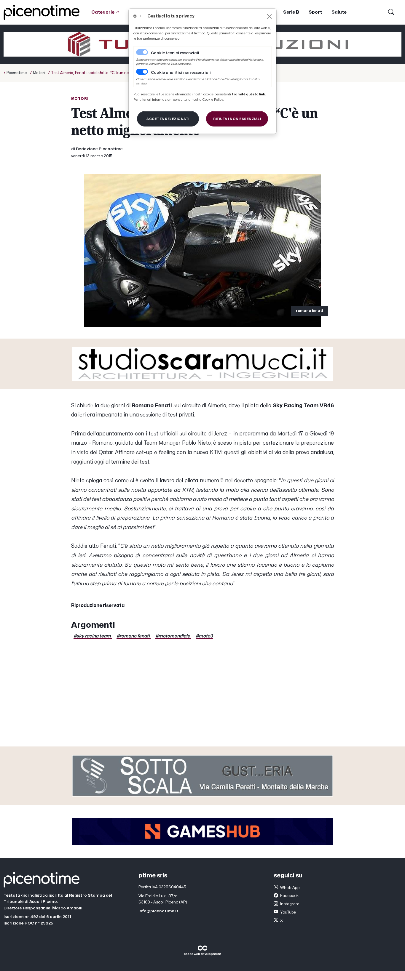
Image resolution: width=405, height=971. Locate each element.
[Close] (269, 16)
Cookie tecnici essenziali (175, 53)
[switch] (142, 72)
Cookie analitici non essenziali (181, 72)
